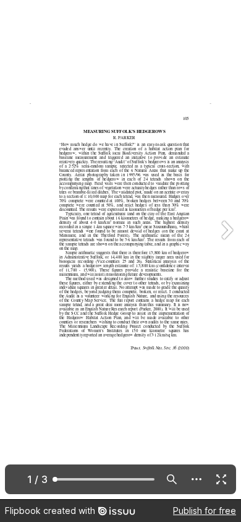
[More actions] (196, 479)
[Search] (171, 479)
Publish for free (204, 510)
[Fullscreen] (221, 479)
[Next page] (226, 249)
